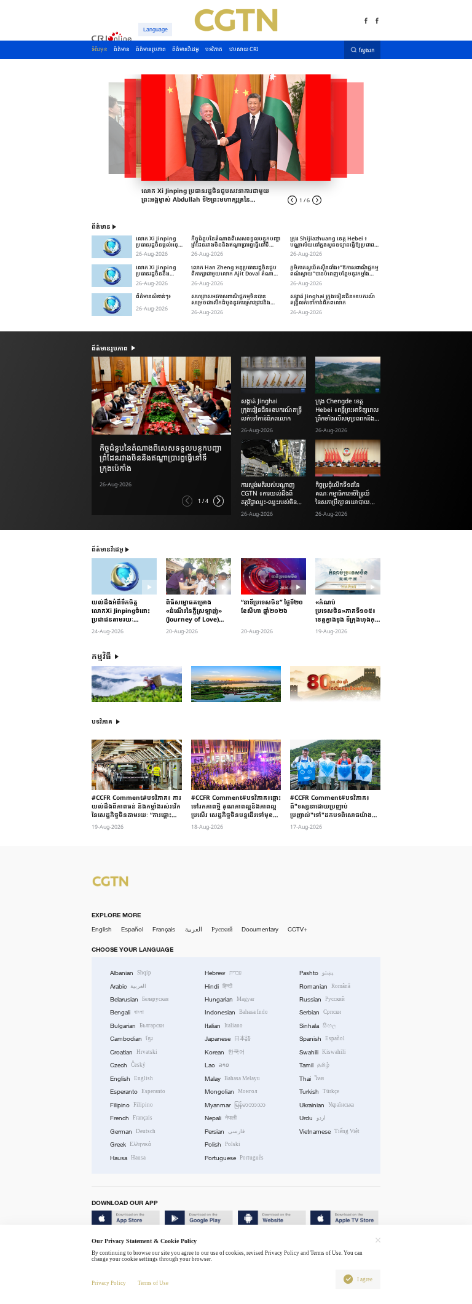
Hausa (128, 1158)
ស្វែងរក (367, 50)
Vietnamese (329, 1132)
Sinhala (317, 1026)
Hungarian (229, 999)
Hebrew (223, 973)
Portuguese (234, 1158)
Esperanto (137, 1092)
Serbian (320, 1012)
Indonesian (236, 1012)
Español (132, 929)
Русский (221, 929)
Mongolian (231, 1092)
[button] (187, 501)
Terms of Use (153, 1283)
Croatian (133, 1052)
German (132, 1132)
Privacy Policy (109, 1283)
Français (163, 929)
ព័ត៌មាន (101, 227)
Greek (130, 1144)
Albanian (130, 973)
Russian (322, 999)
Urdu (312, 1118)
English (102, 929)
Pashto (316, 973)
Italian (224, 1026)
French (131, 1118)
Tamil (314, 1065)
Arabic (128, 986)
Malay (232, 1079)
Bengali (127, 1012)
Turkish (319, 1092)
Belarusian (139, 999)
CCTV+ (297, 929)
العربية (193, 929)
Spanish (322, 1039)
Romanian (324, 986)
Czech (128, 1065)
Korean (225, 1052)
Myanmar (235, 1105)
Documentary (260, 929)
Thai (311, 1079)
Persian (225, 1132)
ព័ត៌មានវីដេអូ (108, 549)
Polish (222, 1144)
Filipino (131, 1105)
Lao (217, 1065)
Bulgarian (137, 1026)
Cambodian (131, 1039)
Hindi (218, 986)
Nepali (221, 1118)
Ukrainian (326, 1105)
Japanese (228, 1039)
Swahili (322, 1052)
